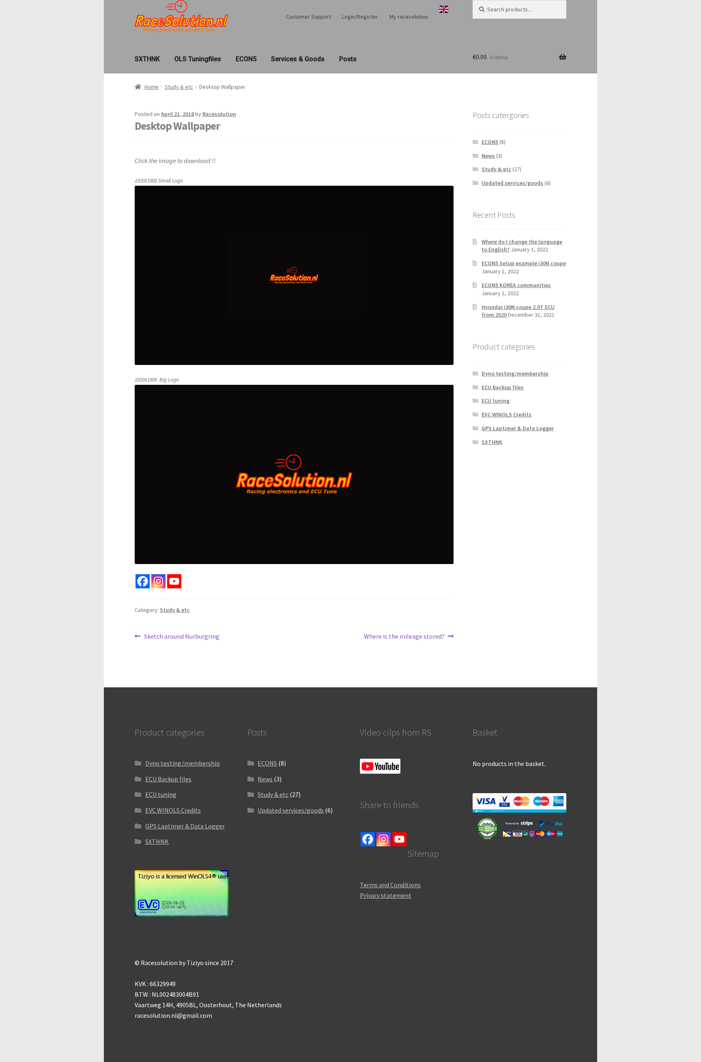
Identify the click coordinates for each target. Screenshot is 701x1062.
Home (151, 86)
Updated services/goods (512, 183)
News (488, 155)
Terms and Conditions (390, 885)
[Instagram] (158, 581)
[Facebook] (142, 581)
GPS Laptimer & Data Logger (518, 428)
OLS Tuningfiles (197, 59)
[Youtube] (174, 581)
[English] (444, 9)
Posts (348, 59)
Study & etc (179, 86)
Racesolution (219, 114)
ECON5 (246, 59)
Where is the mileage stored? (404, 637)
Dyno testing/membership (515, 373)
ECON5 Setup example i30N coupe (524, 263)
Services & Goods (298, 59)
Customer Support (308, 16)
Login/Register (360, 16)
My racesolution (408, 16)
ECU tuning (496, 400)
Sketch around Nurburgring (181, 637)
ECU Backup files (503, 387)
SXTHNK (147, 59)
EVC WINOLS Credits (506, 414)
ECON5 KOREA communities (516, 285)
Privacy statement (385, 895)
